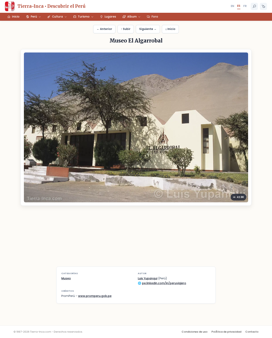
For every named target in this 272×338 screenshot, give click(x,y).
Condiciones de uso (194, 332)
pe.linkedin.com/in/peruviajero (164, 283)
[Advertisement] (136, 239)
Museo (66, 278)
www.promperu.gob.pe (95, 296)
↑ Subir (125, 29)
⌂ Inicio (170, 29)
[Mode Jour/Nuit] (263, 6)
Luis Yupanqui (147, 278)
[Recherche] (254, 6)
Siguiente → (148, 29)
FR (245, 6)
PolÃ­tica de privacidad (226, 332)
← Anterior (104, 29)
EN (232, 6)
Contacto (251, 332)
